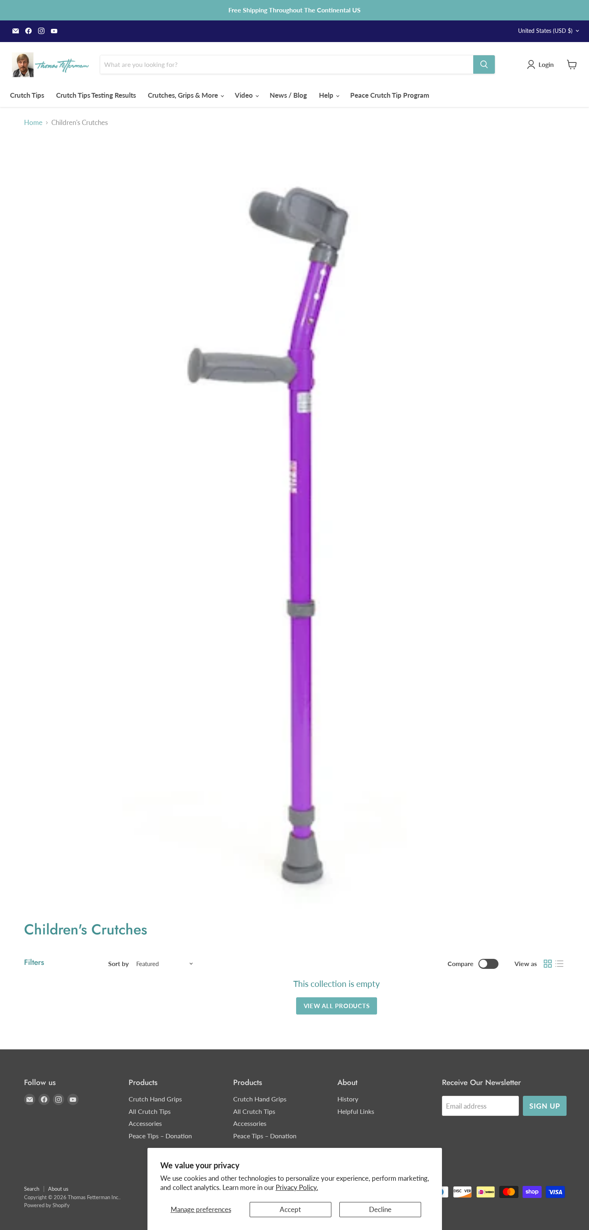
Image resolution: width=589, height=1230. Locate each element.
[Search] (484, 64)
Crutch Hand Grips (155, 1099)
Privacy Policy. (297, 1187)
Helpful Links (355, 1111)
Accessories (145, 1123)
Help (327, 95)
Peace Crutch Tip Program (389, 95)
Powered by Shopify (47, 1205)
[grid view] (548, 964)
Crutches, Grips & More (184, 95)
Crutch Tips (27, 95)
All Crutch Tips (150, 1111)
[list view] (559, 964)
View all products (337, 1005)
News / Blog (288, 95)
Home (33, 123)
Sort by (118, 963)
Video (244, 95)
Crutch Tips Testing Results (96, 95)
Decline (380, 1209)
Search (31, 1189)
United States (545, 30)
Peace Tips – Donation (160, 1135)
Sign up (544, 1105)
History (347, 1099)
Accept (290, 1209)
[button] (542, 64)
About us (58, 1189)
